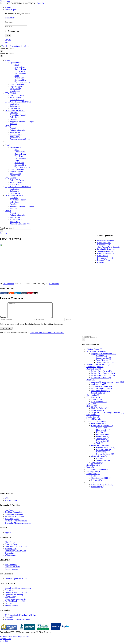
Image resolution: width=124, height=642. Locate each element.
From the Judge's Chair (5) (101, 388)
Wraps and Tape (11, 500)
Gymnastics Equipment (106, 240)
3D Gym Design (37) (94, 349)
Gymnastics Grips (104, 243)
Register (8, 40)
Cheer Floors (10, 542)
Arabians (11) (96, 399)
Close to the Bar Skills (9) (101, 478)
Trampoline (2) (102, 439)
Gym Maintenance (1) (99, 423)
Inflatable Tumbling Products (16, 521)
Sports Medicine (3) (103, 358)
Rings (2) (90, 467)
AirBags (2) (100, 458)
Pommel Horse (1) (93, 419)
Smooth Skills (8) (98, 393)
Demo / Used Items (12, 567)
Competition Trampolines (14, 514)
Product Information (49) (95, 421)
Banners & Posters (104, 260)
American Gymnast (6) (95, 367)
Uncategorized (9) (93, 471)
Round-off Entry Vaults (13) (102, 485)
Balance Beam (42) (93, 369)
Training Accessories (105, 251)
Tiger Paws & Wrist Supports (108, 247)
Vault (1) (99, 443)
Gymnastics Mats (103, 245)
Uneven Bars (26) (93, 474)
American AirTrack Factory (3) (98, 364)
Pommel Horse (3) (103, 436)
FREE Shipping (11, 565)
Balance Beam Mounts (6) (101, 378)
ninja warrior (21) (93, 415)
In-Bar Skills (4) (97, 410)
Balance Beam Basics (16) (101, 371)
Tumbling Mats (10, 549)
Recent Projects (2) (93, 465)
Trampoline (9, 553)
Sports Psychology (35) (105, 362)
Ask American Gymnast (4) (101, 386)
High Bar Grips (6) (103, 450)
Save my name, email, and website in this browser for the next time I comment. (32, 324)
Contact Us (9, 617)
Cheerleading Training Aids (15, 551)
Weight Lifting (10, 597)
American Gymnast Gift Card (16, 578)
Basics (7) (95, 476)
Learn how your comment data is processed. (47, 333)
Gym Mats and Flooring (14, 594)
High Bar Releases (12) (100, 408)
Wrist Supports (10, 555)
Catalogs (100, 262)
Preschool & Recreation (106, 249)
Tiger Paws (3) (97, 463)
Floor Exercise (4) (103, 430)
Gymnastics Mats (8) (99, 456)
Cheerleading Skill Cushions (16, 546)
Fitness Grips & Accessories (15, 599)
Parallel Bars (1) (92, 417)
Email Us (40, 3)
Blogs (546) (91, 380)
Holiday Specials (11, 605)
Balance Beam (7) (103, 428)
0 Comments (54, 284)
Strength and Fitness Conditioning (18, 588)
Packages (8, 603)
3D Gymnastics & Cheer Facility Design (20, 615)
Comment (4, 317)
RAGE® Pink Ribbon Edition (16, 601)
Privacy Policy (5, 634)
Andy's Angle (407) (98, 384)
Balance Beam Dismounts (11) (103, 375)
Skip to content (6, 1)
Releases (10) (96, 480)
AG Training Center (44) (95, 351)
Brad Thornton (8, 284)
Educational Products (105, 258)
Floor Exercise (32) (93, 397)
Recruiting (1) (101, 356)
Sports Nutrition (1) (103, 360)
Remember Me (13, 31)
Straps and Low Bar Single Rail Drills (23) (107, 412)
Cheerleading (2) (92, 395)
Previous (3, 233)
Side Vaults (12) (97, 487)
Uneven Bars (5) (102, 441)
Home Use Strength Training (16, 592)
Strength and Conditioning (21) (98, 469)
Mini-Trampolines (12, 519)
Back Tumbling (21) (99, 402)
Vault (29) (90, 482)
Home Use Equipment (105, 253)
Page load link (5, 639)
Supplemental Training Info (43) (103, 354)
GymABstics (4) (92, 404)
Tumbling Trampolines (13, 512)
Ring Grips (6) (101, 452)
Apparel (8, 532)
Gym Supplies (102, 256)
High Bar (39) (91, 406)
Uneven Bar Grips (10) (105, 454)
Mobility (8, 498)
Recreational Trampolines (14, 516)
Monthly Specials (11, 569)
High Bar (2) (101, 432)
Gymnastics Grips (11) (99, 445)
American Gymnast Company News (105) (107, 382)
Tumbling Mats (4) (103, 460)
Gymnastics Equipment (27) (102, 426)
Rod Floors (9, 510)
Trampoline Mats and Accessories (18, 523)
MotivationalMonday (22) (101, 391)
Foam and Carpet (11, 544)
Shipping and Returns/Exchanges (17, 619)
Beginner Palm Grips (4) (105, 447)
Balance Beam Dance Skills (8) (103, 373)
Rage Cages (9, 590)
